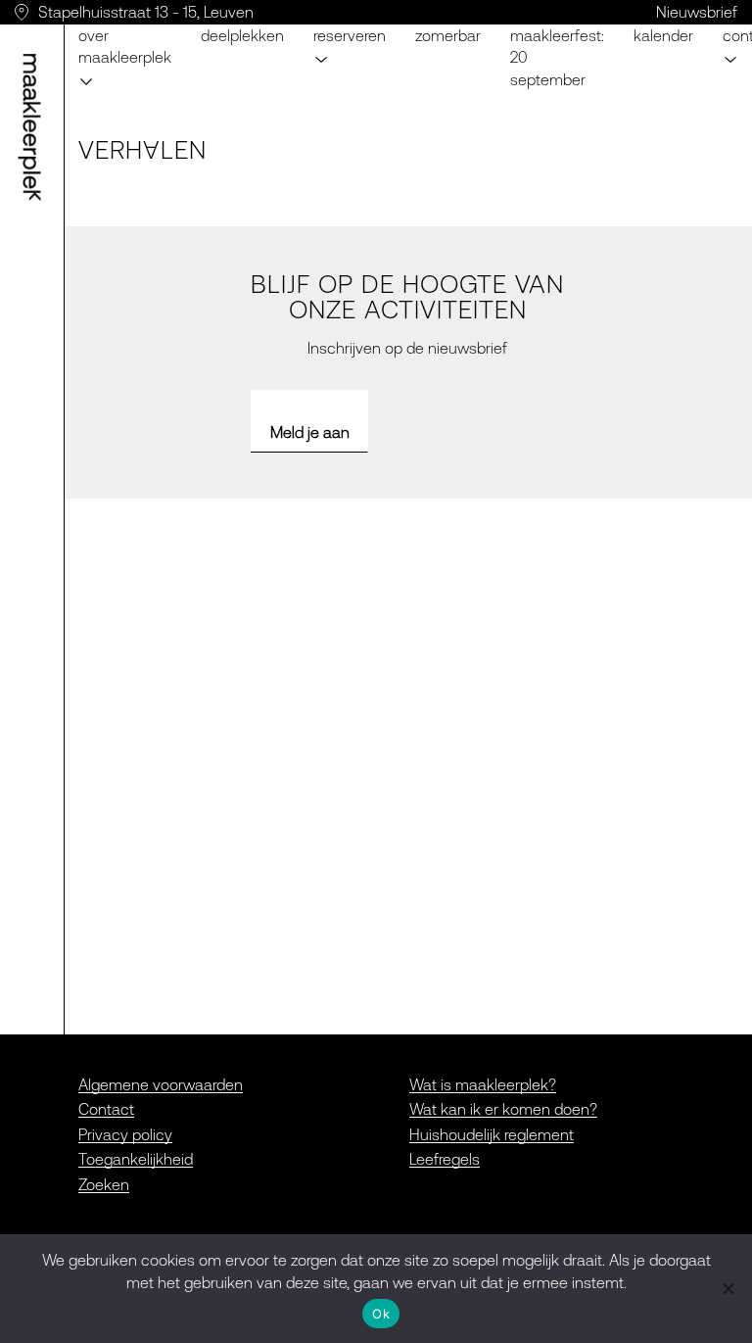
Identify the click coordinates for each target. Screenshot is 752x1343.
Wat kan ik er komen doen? (503, 1109)
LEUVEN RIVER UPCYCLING (404, 26)
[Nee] (727, 1288)
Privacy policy (125, 1134)
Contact (106, 1109)
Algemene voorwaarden (160, 1084)
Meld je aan (310, 432)
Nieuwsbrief (696, 12)
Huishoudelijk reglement (491, 1134)
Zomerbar (448, 35)
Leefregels (444, 1159)
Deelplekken (242, 35)
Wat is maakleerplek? (482, 1084)
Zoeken (103, 1184)
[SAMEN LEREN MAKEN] (35, 127)
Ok (381, 1313)
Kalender (663, 35)
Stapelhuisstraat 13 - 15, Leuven (146, 12)
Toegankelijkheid (135, 1159)
